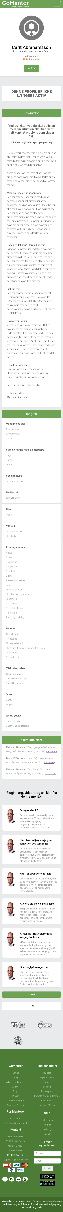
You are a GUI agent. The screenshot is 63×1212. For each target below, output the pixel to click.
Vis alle (31, 994)
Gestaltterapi (12, 634)
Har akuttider (12, 536)
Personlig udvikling (15, 617)
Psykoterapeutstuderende (47, 1096)
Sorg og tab (11, 566)
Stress (9, 557)
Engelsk (10, 704)
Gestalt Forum (13, 498)
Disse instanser (39, 1204)
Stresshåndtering (14, 608)
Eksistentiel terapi (14, 643)
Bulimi (9, 576)
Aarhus (47, 1125)
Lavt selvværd (12, 603)
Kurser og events (14, 721)
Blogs (16, 1091)
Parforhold (11, 613)
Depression (11, 562)
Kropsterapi (11, 639)
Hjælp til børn (47, 1100)
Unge (8, 455)
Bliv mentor (15, 1118)
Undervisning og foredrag (18, 726)
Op (32, 1006)
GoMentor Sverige (15, 1105)
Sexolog (47, 1087)
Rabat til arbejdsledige (16, 678)
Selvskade (11, 571)
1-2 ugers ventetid (14, 531)
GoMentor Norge (16, 1100)
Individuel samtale (14, 481)
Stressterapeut (13, 434)
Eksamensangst (14, 589)
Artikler (15, 1087)
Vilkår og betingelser (16, 1082)
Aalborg (47, 1129)
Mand (9, 515)
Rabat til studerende (15, 683)
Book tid (31, 68)
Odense (47, 1134)
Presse (15, 1096)
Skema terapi (12, 657)
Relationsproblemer (15, 580)
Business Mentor (47, 1105)
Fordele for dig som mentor (16, 1123)
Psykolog (47, 1073)
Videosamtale (31, 56)
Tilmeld (47, 1168)
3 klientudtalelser (31, 59)
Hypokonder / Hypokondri (18, 594)
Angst (9, 553)
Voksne (9, 460)
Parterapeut (47, 1091)
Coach (9, 438)
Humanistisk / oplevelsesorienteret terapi (25, 648)
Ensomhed (11, 599)
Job (8, 585)
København (47, 1120)
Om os (16, 1073)
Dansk (9, 700)
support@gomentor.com (16, 1159)
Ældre (9, 464)
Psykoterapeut (13, 429)
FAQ (16, 1077)
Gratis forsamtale (14, 674)
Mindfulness (12, 652)
